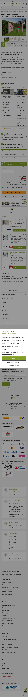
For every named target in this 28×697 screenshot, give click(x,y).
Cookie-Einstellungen (7, 354)
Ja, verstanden (14, 358)
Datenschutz (11, 365)
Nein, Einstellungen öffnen (14, 362)
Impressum (17, 365)
